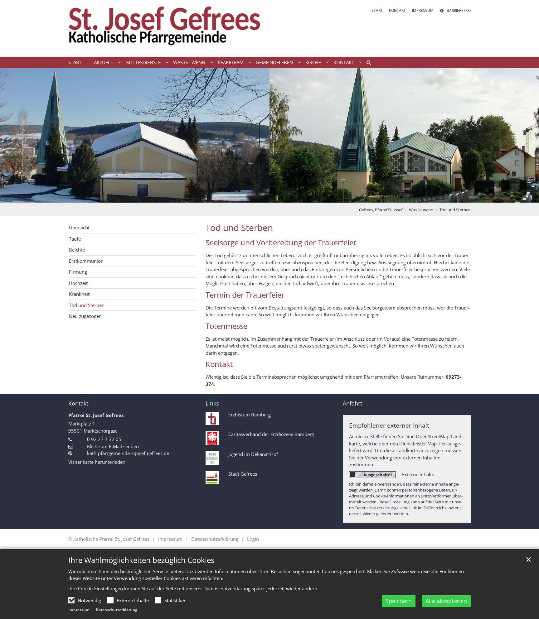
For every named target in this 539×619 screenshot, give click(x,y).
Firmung (78, 272)
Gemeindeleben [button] (274, 62)
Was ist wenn (421, 210)
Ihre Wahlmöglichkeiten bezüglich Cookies (141, 560)
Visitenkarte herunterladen (96, 462)
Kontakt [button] (343, 62)
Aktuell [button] (103, 62)
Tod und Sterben (455, 210)
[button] (366, 63)
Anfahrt (352, 403)
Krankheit (79, 294)
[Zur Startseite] (166, 28)
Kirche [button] (313, 62)
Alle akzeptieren (446, 601)
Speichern (399, 601)
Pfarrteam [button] (230, 62)
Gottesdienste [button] (143, 62)
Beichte (77, 250)
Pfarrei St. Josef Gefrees (96, 415)
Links (212, 403)
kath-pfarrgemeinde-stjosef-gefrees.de (128, 453)
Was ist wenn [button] (189, 62)
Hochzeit (78, 283)
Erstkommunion (86, 261)
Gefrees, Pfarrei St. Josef (380, 210)
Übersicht (79, 227)
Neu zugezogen (85, 316)
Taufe (75, 239)
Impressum (79, 609)
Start (74, 62)
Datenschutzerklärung (116, 609)
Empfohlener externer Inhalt (389, 425)
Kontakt (78, 403)
